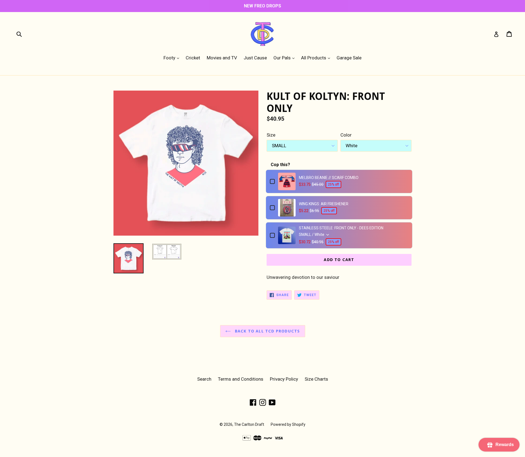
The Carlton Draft (249, 424)
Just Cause (255, 57)
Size (271, 135)
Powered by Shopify (288, 424)
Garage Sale (349, 57)
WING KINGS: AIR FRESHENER (323, 204)
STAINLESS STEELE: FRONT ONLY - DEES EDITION (341, 228)
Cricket (193, 57)
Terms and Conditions (240, 379)
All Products (317, 57)
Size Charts (316, 379)
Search (204, 379)
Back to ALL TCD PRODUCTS (267, 331)
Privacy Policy (284, 379)
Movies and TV (222, 57)
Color (346, 135)
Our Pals (285, 57)
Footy (173, 57)
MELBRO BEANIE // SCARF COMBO (328, 177)
